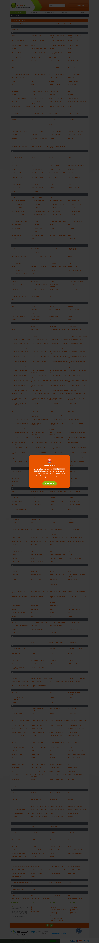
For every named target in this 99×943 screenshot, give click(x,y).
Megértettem (49, 483)
